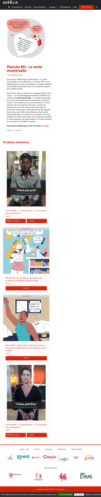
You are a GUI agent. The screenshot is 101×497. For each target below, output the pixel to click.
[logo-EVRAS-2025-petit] (86, 474)
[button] (96, 7)
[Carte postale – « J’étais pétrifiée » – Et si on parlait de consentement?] (26, 392)
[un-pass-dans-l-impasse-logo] (10, 456)
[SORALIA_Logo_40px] (49, 456)
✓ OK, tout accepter (65, 494)
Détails (31, 221)
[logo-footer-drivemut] (36, 456)
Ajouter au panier (13, 221)
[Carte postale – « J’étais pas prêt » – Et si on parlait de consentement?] (26, 178)
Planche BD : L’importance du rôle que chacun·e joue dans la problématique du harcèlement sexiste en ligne (26, 347)
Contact (37, 449)
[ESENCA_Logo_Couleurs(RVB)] (23, 456)
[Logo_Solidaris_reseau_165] (15, 474)
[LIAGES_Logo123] (63, 456)
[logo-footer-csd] (76, 456)
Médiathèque (62, 449)
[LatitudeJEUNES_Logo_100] (89, 456)
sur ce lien (44, 126)
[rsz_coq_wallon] (62, 474)
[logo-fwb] (39, 474)
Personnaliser (79, 494)
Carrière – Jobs (24, 449)
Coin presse (48, 449)
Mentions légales (76, 449)
